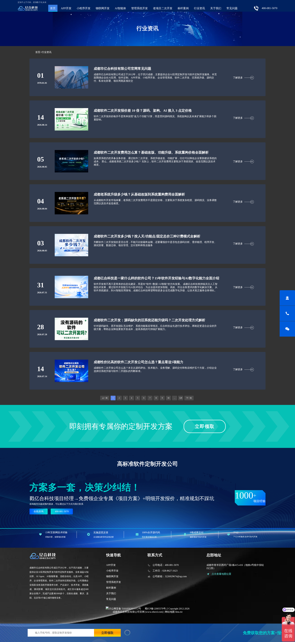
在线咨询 (38, 511)
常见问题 (232, 8)
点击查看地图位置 (221, 574)
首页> (38, 52)
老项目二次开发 (162, 8)
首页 (53, 8)
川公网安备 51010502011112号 (125, 608)
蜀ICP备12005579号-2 (156, 608)
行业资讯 (199, 8)
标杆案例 (183, 8)
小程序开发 (83, 8)
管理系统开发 (139, 8)
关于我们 (215, 8)
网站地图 (170, 612)
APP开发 (66, 8)
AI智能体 (120, 8)
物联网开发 (103, 8)
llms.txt (178, 612)
